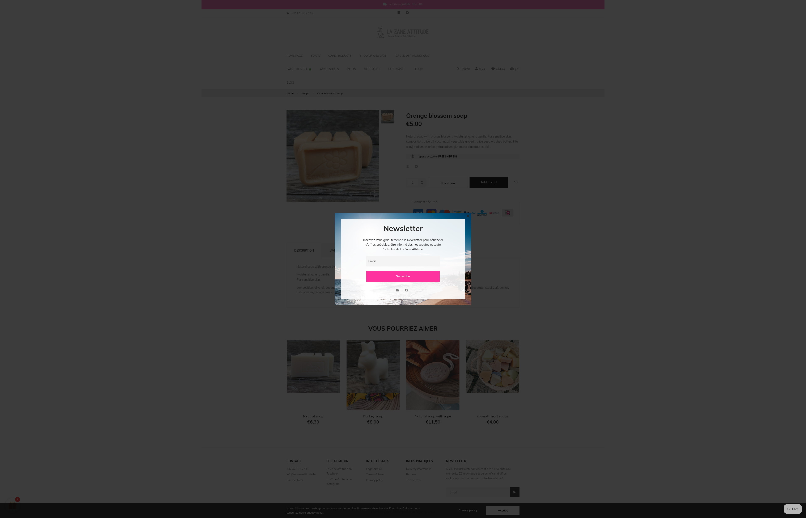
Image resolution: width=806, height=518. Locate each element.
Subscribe (403, 276)
